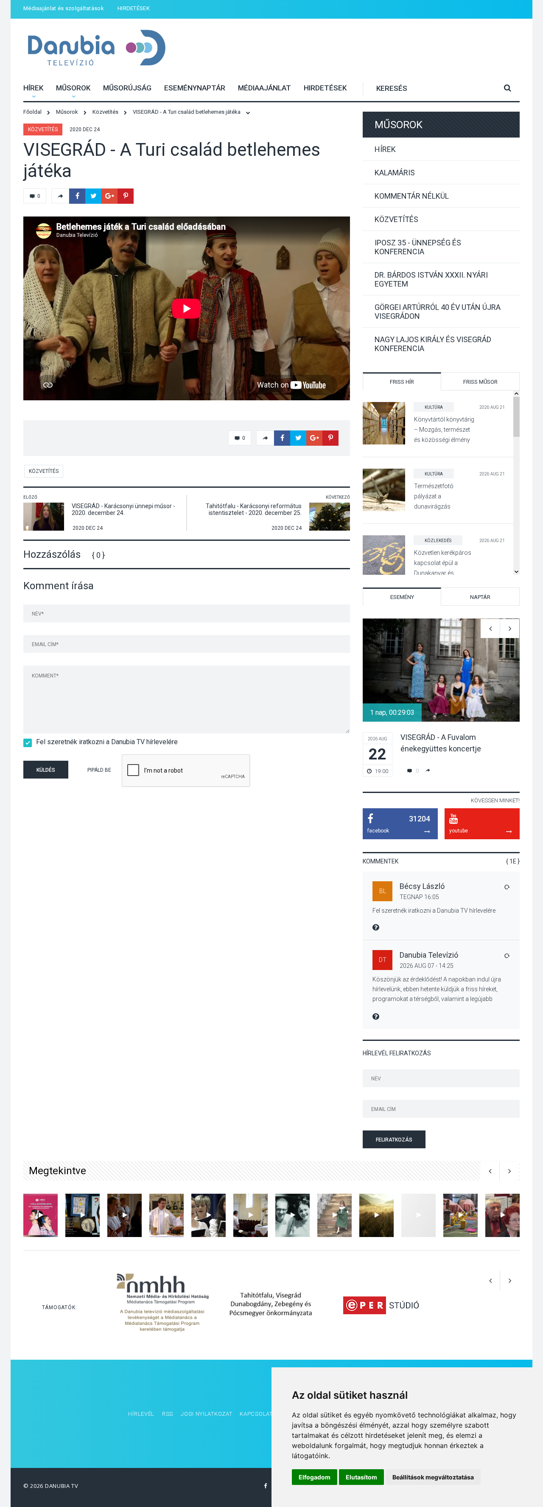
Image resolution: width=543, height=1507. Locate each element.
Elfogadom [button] (314, 1477)
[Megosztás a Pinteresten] (126, 196)
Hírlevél (141, 1414)
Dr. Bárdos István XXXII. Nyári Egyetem (431, 279)
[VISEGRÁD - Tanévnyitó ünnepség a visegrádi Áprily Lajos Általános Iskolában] (124, 1215)
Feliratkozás (394, 1140)
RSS (167, 1414)
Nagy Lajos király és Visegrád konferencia (433, 344)
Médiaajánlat (264, 88)
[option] (441, 698)
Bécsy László (422, 886)
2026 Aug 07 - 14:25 (426, 965)
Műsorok (73, 88)
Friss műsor (480, 382)
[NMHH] (163, 1305)
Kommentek (380, 861)
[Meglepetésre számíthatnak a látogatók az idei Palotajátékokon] (334, 1215)
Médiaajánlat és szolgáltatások (63, 8)
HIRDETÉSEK (134, 8)
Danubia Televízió (96, 48)
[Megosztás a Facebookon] (77, 196)
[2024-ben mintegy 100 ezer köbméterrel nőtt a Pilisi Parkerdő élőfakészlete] (376, 1215)
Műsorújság (127, 88)
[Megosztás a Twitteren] (93, 196)
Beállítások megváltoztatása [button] (433, 1477)
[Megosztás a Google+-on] (109, 196)
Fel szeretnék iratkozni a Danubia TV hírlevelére (107, 742)
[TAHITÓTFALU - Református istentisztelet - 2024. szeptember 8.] (250, 1215)
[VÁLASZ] (506, 886)
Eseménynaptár (194, 88)
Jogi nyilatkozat (206, 1414)
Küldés (45, 770)
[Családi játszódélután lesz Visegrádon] (460, 1215)
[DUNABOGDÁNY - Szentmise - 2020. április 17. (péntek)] (166, 1215)
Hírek (33, 88)
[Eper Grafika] (381, 1305)
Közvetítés (43, 129)
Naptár (480, 597)
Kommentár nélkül (412, 195)
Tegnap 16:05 (419, 897)
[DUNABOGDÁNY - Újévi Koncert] (208, 1215)
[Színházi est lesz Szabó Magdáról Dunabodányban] (292, 1215)
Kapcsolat (256, 1414)
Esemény (402, 597)
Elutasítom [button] (361, 1477)
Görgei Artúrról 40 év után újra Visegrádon (438, 312)
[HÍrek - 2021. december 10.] (418, 1215)
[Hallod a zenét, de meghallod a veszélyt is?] (40, 1215)
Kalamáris (395, 172)
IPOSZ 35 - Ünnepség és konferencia (418, 247)
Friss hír (402, 382)
